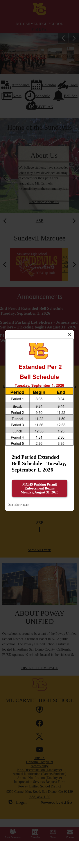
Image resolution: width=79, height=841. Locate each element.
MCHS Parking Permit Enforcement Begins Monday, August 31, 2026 (39, 488)
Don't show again (18, 504)
